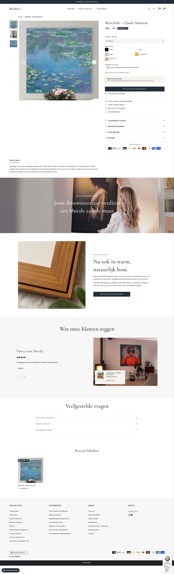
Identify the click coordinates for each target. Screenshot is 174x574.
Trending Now (14, 511)
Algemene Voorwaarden (57, 526)
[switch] (167, 570)
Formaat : (111, 37)
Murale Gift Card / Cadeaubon (98, 526)
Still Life (12, 526)
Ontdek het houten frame (111, 294)
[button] (148, 9)
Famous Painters (15, 533)
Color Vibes (13, 515)
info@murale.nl (133, 511)
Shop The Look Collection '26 (19, 541)
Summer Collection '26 (16, 537)
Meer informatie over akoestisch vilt (117, 72)
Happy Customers (55, 515)
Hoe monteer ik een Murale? (58, 511)
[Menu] (171, 556)
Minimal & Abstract (15, 522)
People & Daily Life (15, 519)
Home (20, 17)
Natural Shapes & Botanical (18, 530)
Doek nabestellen (94, 515)
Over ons (91, 511)
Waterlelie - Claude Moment (27, 485)
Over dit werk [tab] (14, 160)
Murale (17, 556)
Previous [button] (23, 62)
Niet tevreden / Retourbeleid (58, 530)
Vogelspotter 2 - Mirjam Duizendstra (113, 373)
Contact (91, 533)
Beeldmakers (93, 522)
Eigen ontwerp (93, 519)
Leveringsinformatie (55, 522)
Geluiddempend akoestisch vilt (59, 519)
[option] (59, 60)
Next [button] (94, 62)
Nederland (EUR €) (19, 553)
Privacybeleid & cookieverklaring (59, 533)
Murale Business (94, 530)
